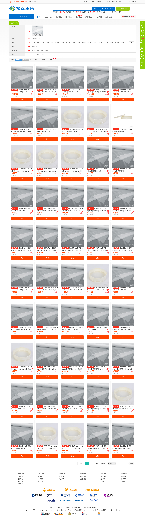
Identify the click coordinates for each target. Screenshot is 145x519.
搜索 (95, 8)
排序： (31, 60)
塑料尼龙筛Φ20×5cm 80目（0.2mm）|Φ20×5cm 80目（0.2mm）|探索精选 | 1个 (97, 290)
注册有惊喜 (87, 1)
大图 (19, 60)
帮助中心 (114, 1)
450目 (117, 43)
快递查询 (59, 507)
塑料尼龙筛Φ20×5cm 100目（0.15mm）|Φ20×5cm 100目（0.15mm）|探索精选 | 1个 (72, 448)
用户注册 (103, 476)
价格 (43, 60)
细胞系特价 (78, 12)
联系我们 (67, 507)
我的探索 (105, 1)
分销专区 (88, 17)
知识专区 (58, 17)
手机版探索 (131, 1)
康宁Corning (121, 12)
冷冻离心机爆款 (101, 12)
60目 (47, 43)
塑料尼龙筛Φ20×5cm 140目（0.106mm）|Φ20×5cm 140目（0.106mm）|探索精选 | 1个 (22, 171)
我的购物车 (127, 16)
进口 (37, 46)
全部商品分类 (21, 16)
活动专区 (78, 17)
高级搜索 (124, 8)
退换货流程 (83, 479)
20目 (38, 43)
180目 (84, 43)
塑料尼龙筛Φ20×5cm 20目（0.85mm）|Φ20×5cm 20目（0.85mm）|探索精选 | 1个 (47, 448)
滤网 (42, 50)
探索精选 (34, 39)
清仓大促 (98, 17)
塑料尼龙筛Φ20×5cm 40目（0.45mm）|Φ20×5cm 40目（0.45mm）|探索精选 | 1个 (122, 409)
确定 (131, 464)
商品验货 (61, 479)
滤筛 (46, 50)
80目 (52, 43)
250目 (95, 43)
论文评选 (68, 17)
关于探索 (108, 17)
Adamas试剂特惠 (112, 12)
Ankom (41, 39)
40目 (42, 43)
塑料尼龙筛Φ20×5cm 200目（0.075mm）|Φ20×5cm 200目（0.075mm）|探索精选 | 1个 (47, 171)
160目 (78, 43)
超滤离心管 (85, 12)
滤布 (37, 50)
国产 (33, 46)
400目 (111, 43)
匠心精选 (48, 17)
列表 (26, 60)
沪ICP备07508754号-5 (64, 510)
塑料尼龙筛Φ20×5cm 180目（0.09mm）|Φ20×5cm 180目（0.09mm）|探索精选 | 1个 (72, 171)
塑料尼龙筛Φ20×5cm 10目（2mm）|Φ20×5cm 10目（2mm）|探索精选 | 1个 (22, 369)
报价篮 (99, 1)
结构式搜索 (109, 8)
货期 (50, 60)
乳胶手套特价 (70, 12)
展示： (13, 60)
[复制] (32, 92)
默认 (36, 60)
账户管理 (40, 481)
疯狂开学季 (62, 12)
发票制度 (40, 483)
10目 (33, 43)
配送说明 (61, 476)
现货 (33, 54)
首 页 (39, 17)
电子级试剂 (93, 12)
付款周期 (40, 476)
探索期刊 (123, 481)
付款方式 (40, 479)
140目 (68, 43)
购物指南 (20, 479)
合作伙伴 (123, 479)
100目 (57, 43)
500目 (122, 43)
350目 (106, 43)
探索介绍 (123, 476)
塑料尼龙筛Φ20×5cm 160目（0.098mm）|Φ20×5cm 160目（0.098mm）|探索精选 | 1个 (97, 131)
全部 (29, 31)
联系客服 (103, 481)
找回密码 (103, 479)
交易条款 (20, 483)
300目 (100, 43)
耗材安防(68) (14, 23)
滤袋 (33, 50)
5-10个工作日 (40, 54)
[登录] (93, 1)
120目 (62, 43)
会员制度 (20, 476)
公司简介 (51, 507)
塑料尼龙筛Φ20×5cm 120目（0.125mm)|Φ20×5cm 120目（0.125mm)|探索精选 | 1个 (72, 131)
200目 (89, 43)
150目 (73, 43)
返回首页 (121, 1)
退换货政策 (83, 476)
